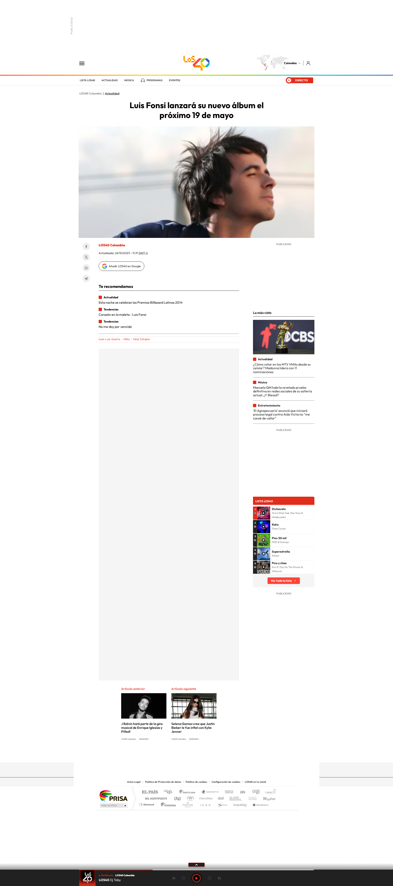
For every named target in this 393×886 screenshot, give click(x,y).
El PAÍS (149, 792)
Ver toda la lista (281, 581)
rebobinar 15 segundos (183, 878)
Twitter (86, 257)
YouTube (196, 754)
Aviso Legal (134, 782)
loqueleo (240, 803)
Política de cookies (196, 782)
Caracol (269, 792)
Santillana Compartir (210, 792)
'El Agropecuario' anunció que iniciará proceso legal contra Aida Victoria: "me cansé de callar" (281, 414)
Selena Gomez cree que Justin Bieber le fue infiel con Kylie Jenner (193, 728)
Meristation (260, 803)
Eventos (174, 80)
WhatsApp (86, 267)
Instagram (188, 754)
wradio (189, 797)
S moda (222, 803)
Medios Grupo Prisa (113, 805)
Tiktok (180, 754)
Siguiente (219, 878)
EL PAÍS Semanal (236, 797)
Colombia (290, 63)
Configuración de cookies (226, 782)
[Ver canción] (263, 513)
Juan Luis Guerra (109, 339)
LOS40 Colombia (196, 63)
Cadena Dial (221, 797)
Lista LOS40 (87, 80)
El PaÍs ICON (205, 803)
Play (196, 878)
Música (129, 80)
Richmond (147, 803)
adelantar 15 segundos (209, 878)
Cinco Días (205, 797)
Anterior (173, 878)
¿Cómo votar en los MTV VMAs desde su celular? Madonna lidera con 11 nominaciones (282, 368)
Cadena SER (228, 792)
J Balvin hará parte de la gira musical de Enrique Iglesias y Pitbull (142, 728)
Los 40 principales (169, 792)
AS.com (240, 792)
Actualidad (110, 80)
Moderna (167, 803)
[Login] (308, 63)
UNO (178, 797)
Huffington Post (155, 797)
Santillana (188, 792)
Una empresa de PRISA (113, 795)
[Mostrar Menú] (84, 63)
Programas (155, 80)
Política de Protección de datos (163, 782)
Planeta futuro (251, 797)
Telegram (86, 278)
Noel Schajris (141, 339)
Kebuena (265, 797)
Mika (127, 339)
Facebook (86, 246)
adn (254, 792)
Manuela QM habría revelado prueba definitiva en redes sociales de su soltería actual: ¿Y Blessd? (282, 391)
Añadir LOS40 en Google (125, 266)
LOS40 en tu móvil (255, 782)
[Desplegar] (196, 864)
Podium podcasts (187, 803)
